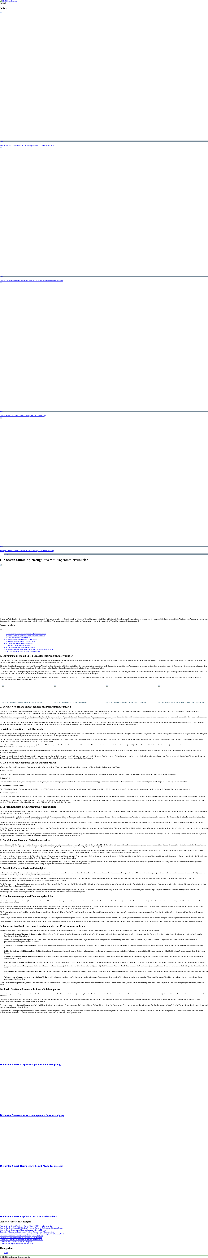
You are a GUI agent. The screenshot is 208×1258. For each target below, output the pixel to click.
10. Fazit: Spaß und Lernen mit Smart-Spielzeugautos (23, 651)
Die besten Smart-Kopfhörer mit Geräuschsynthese (28, 1216)
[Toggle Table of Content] (1, 630)
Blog (1, 141)
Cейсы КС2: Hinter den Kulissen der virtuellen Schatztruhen (21, 1238)
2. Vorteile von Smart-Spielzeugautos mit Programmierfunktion (25, 636)
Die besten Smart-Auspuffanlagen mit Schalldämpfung (30, 1064)
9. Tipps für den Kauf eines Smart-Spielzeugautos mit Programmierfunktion (29, 649)
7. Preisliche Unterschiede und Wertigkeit (18, 645)
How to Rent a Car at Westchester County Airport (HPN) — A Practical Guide (27, 145)
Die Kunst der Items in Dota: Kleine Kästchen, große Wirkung (21, 1236)
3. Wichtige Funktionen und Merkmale (18, 638)
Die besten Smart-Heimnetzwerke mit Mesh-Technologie (31, 1165)
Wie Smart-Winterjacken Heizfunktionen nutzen (16, 1243)
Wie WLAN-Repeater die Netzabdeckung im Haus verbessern (21, 1240)
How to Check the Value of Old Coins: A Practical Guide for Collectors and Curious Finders (31, 281)
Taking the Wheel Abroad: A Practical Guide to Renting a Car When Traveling (27, 551)
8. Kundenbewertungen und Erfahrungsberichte (20, 647)
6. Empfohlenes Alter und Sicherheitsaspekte (19, 643)
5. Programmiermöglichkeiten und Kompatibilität (21, 641)
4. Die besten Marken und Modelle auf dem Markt (21, 639)
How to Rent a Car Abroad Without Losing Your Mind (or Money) (23, 416)
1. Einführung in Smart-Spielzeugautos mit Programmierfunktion (26, 634)
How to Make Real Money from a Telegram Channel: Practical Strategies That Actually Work (32, 1234)
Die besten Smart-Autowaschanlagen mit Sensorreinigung (32, 1115)
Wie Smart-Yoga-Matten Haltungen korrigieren (16, 1242)
